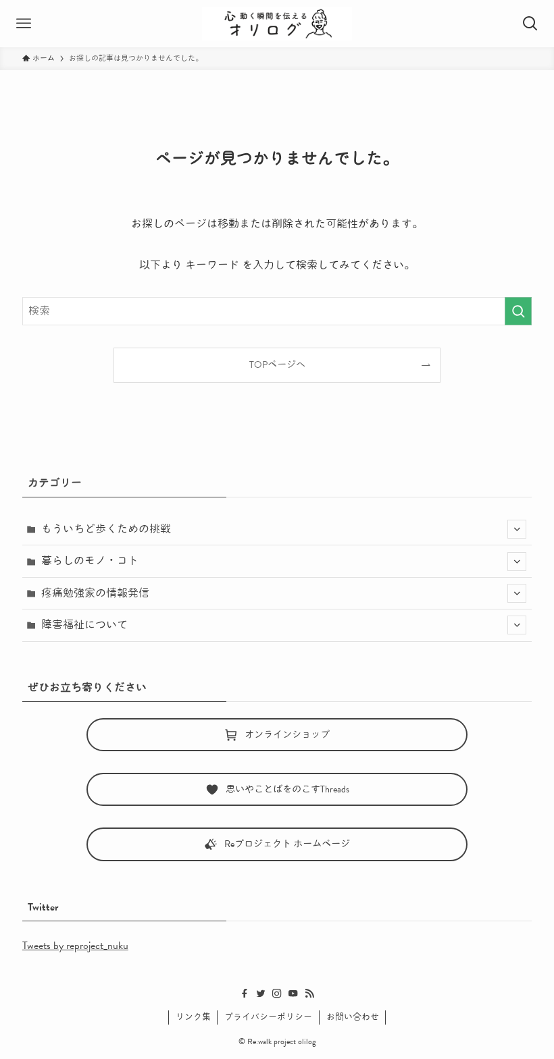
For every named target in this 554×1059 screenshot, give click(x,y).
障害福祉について (84, 625)
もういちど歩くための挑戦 (106, 529)
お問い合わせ (352, 1017)
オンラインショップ (287, 735)
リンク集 (193, 1017)
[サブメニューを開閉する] (516, 529)
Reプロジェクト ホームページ (287, 844)
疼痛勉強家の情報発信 (95, 593)
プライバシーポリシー (268, 1017)
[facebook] (244, 993)
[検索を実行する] (518, 311)
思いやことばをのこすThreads (287, 789)
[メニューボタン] (23, 23)
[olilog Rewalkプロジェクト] (277, 23)
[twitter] (261, 993)
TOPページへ (277, 365)
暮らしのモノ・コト (89, 561)
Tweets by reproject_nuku (75, 946)
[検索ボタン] (530, 23)
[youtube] (293, 993)
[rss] (309, 993)
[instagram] (277, 993)
